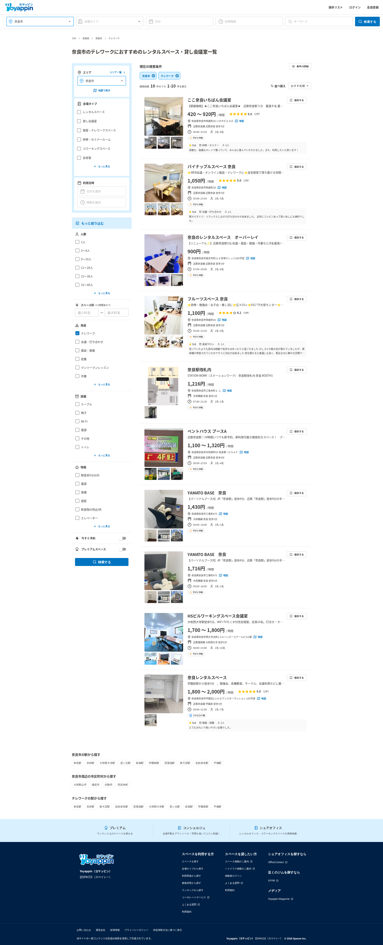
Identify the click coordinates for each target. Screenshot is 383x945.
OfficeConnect (276, 862)
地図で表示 (104, 90)
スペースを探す (190, 861)
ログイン (355, 7)
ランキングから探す (192, 890)
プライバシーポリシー (136, 930)
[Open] (69, 21)
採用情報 (115, 930)
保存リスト (336, 7)
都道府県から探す (191, 883)
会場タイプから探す (192, 868)
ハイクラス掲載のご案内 (238, 868)
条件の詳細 (303, 66)
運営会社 (100, 930)
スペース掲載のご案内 (237, 861)
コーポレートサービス (194, 897)
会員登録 (373, 7)
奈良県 (86, 38)
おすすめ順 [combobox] (298, 86)
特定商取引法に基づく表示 (167, 930)
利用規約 (187, 911)
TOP (74, 38)
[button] (100, 112)
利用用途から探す (191, 875)
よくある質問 (189, 904)
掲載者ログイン (233, 875)
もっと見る (104, 166)
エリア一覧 (116, 72)
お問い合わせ (84, 930)
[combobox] (38, 21)
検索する (370, 22)
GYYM (271, 880)
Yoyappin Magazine (279, 899)
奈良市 (99, 38)
